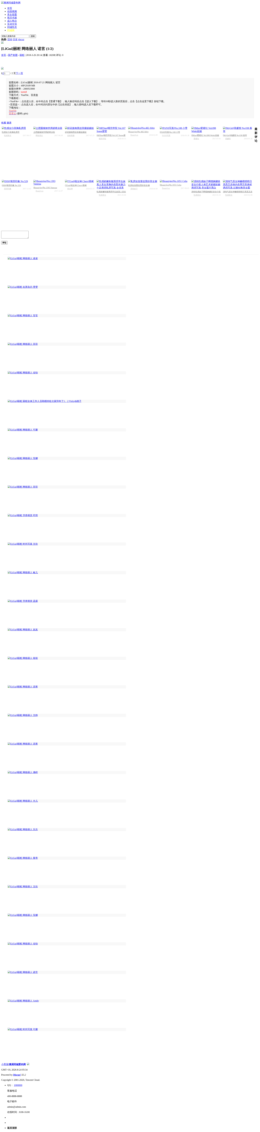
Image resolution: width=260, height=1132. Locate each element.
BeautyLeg (134, 135)
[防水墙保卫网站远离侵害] (28, 1064)
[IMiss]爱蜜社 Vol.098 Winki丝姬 (205, 135)
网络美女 (39, 135)
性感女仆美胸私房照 (10, 132)
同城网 (10, 30)
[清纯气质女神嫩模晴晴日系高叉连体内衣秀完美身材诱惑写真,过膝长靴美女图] (237, 184)
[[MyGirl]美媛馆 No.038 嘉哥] (237, 130)
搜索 (33, 36)
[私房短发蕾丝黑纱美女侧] (143, 181)
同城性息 (12, 27)
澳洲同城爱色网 (17, 1064)
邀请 (9, 122)
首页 (9, 8)
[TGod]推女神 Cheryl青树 (76, 185)
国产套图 (13, 55)
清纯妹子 (134, 189)
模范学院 (102, 139)
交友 (15, 39)
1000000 (18, 1085)
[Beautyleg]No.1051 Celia (170, 185)
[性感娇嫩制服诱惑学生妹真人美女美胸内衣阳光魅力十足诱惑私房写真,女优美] (111, 184)
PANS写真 (166, 135)
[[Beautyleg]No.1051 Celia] (174, 181)
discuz (21, 39)
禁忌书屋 (12, 17)
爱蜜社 (196, 139)
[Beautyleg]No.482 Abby (138, 132)
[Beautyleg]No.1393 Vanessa (45, 187)
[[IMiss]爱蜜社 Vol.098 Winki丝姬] (206, 130)
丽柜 (22, 55)
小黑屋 (4, 1064)
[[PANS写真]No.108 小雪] (174, 128)
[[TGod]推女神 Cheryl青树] (79, 181)
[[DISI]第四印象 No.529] (16, 181)
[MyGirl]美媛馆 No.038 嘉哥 (235, 135)
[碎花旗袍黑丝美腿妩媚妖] (79, 128)
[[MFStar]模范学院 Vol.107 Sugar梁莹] (111, 130)
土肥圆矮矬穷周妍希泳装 (44, 132)
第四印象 (7, 189)
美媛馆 (228, 139)
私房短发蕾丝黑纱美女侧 (139, 185)
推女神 (70, 189)
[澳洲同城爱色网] (10, 2)
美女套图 (12, 14)
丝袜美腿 (70, 135)
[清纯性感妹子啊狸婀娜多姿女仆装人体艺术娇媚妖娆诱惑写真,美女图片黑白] (206, 184)
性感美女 (7, 135)
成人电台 (12, 21)
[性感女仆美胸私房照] (16, 128)
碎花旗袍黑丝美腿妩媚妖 (76, 132)
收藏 (3, 122)
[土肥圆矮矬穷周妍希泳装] (48, 128)
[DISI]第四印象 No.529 (11, 185)
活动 (9, 39)
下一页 (19, 73)
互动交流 (12, 24)
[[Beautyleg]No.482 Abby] (143, 128)
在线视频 (12, 11)
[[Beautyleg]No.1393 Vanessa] (48, 182)
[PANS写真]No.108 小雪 (170, 132)
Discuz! (17, 1075)
